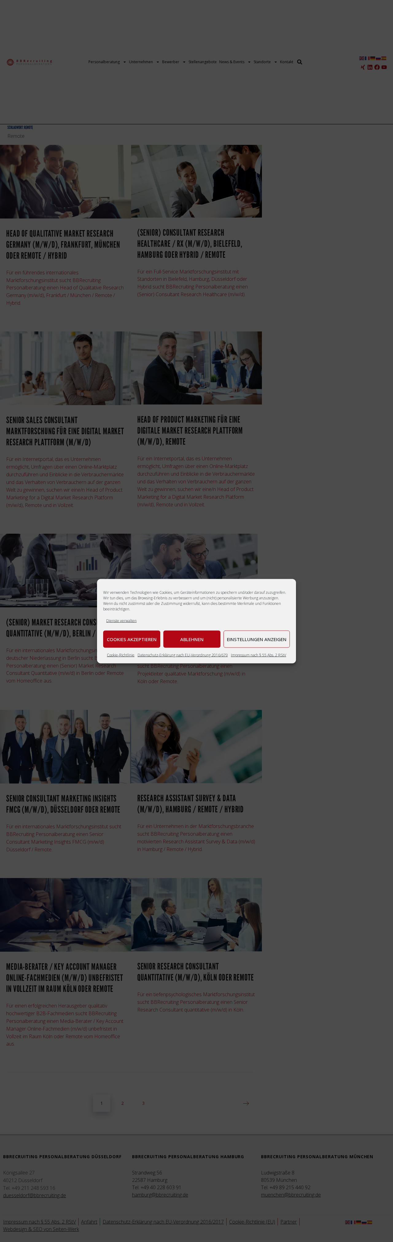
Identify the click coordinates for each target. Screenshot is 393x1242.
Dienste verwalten (121, 620)
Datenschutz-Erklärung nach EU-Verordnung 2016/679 (183, 654)
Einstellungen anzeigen (256, 639)
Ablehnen (192, 639)
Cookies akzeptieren (132, 639)
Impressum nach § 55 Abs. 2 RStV (258, 654)
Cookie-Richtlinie (120, 654)
